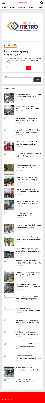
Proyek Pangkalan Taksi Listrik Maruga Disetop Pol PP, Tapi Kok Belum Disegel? (28, 274)
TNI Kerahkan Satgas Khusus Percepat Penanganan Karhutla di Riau (28, 285)
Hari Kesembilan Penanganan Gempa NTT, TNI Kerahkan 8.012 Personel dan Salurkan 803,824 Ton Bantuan (28, 321)
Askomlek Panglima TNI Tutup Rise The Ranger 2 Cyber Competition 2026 (27, 143)
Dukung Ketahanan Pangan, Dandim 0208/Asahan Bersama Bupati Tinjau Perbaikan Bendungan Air (27, 238)
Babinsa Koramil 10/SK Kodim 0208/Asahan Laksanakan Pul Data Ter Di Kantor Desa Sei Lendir (27, 190)
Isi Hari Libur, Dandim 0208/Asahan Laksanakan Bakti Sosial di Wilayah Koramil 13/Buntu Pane (28, 369)
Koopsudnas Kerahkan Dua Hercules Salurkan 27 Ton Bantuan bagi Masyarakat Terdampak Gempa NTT (26, 381)
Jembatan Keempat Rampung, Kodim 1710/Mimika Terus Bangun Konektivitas (27, 167)
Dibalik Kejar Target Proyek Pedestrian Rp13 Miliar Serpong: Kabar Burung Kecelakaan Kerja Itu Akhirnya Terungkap (28, 309)
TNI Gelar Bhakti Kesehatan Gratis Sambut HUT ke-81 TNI (27, 333)
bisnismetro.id (23, 3)
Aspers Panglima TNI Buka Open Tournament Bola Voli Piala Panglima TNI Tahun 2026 (28, 131)
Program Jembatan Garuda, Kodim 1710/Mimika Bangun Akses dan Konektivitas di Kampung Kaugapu (26, 178)
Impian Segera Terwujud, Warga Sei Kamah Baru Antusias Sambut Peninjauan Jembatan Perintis (28, 226)
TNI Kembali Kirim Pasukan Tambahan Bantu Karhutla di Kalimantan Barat (27, 107)
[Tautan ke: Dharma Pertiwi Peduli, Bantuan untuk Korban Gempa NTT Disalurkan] (9, 98)
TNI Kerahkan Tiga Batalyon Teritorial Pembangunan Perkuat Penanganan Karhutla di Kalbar (28, 250)
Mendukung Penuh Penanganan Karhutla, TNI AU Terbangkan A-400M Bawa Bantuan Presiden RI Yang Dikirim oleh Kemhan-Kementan (28, 262)
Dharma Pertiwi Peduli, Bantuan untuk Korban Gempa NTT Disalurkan (28, 95)
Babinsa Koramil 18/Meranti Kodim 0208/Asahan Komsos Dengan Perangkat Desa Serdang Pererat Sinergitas (26, 202)
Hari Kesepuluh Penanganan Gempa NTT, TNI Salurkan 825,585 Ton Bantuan (26, 119)
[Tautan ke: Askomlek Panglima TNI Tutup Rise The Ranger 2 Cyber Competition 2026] (9, 145)
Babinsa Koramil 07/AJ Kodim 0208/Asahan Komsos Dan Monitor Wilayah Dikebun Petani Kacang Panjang (28, 345)
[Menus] (4, 3)
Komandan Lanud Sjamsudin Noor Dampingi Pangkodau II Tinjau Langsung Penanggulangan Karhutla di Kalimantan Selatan (27, 297)
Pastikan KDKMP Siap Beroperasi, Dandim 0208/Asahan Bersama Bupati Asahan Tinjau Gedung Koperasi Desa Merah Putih (28, 214)
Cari (5, 76)
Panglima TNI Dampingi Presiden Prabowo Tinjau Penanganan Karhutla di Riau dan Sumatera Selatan (28, 155)
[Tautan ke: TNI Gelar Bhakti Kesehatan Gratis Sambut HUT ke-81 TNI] (9, 336)
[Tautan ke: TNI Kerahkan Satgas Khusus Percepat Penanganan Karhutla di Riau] (9, 288)
